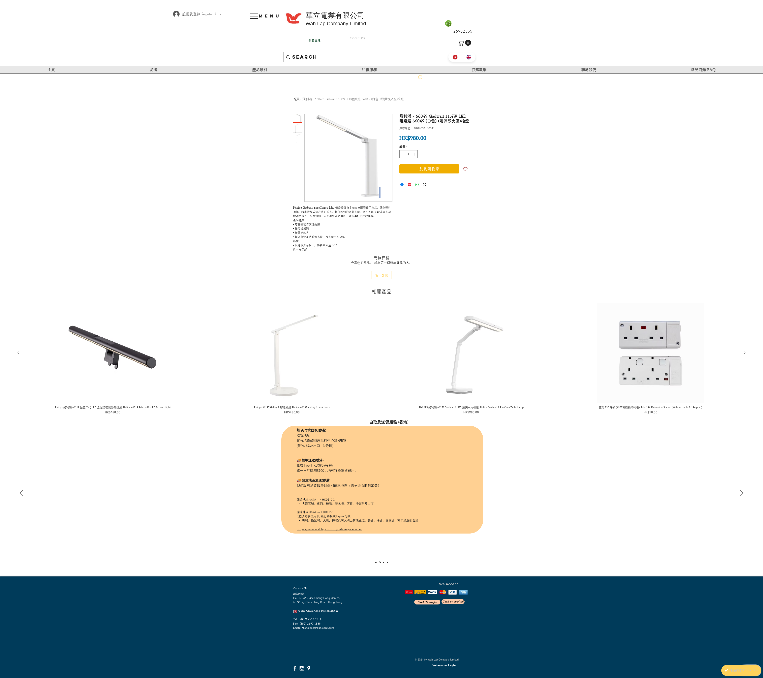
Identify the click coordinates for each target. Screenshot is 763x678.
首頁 (296, 99)
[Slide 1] (376, 562)
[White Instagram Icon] (302, 668)
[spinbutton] (408, 154)
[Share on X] (424, 184)
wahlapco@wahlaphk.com (318, 628)
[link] (465, 43)
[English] (469, 57)
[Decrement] (402, 154)
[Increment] (414, 154)
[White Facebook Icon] (295, 668)
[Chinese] (455, 57)
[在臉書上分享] (402, 184)
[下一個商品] (744, 352)
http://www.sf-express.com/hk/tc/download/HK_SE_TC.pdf (340, 483)
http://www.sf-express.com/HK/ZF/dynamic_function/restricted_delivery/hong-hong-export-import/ (370, 504)
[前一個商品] (18, 352)
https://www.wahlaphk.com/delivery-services (329, 519)
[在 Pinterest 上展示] (409, 184)
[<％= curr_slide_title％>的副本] (387, 562)
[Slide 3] (383, 562)
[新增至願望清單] (465, 168)
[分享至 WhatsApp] (417, 184)
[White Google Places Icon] (309, 668)
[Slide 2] (379, 562)
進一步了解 (300, 249)
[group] (381, 359)
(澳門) (402, 419)
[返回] (21, 493)
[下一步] (741, 493)
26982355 (462, 31)
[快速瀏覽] (112, 353)
